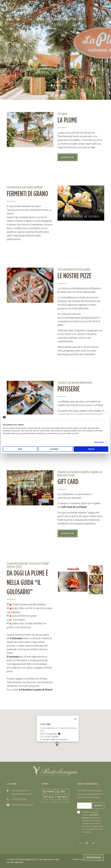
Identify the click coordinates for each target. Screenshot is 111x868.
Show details (99, 442)
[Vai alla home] (55, 7)
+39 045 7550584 (50, 737)
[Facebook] (93, 9)
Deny (20, 449)
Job (74, 19)
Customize (54, 449)
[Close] (75, 719)
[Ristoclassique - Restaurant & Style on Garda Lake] (18, 8)
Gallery (57, 19)
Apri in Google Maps (49, 734)
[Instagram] (97, 9)
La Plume (39, 19)
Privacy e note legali (82, 860)
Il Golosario (16, 638)
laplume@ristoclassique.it (57, 739)
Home (30, 19)
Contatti (66, 19)
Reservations (94, 857)
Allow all (91, 449)
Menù (48, 19)
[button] (102, 19)
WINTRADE (19, 862)
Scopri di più (67, 157)
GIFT (81, 19)
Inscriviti (98, 806)
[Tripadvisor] (101, 9)
